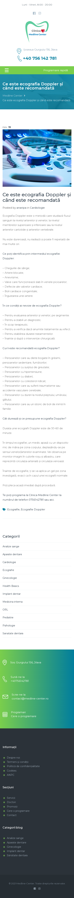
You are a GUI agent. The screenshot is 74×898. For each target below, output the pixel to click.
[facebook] (34, 13)
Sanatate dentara (13, 633)
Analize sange (11, 546)
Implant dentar (12, 593)
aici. (52, 499)
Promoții (12, 806)
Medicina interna (13, 601)
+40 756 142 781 (40, 58)
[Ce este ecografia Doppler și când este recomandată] (37, 158)
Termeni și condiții (17, 761)
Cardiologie (37, 207)
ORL (5, 609)
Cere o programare (23, 716)
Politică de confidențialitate (23, 766)
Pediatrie (8, 617)
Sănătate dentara (17, 855)
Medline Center (12, 95)
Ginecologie (10, 577)
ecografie (13, 509)
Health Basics (11, 586)
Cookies (11, 770)
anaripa (21, 207)
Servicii (11, 797)
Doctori (11, 802)
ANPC (10, 774)
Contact (12, 815)
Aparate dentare (12, 554)
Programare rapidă (55, 70)
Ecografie (8, 570)
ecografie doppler (33, 509)
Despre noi (13, 757)
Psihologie (9, 625)
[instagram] (39, 13)
